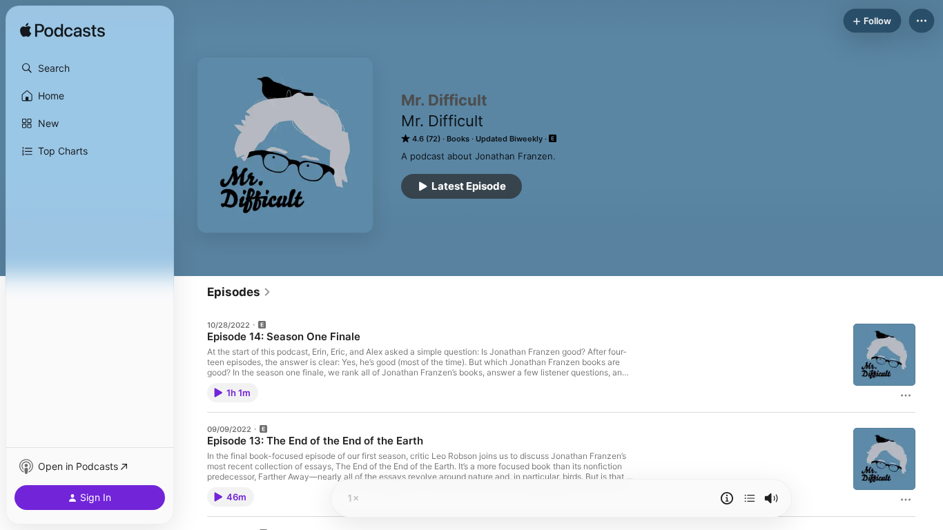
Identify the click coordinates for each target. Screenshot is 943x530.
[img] (62, 31)
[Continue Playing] (749, 498)
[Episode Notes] (727, 498)
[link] (239, 292)
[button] (89, 68)
